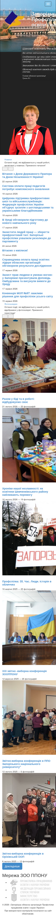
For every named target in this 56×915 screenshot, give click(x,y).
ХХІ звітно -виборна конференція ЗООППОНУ (24, 672)
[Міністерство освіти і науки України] (31, 897)
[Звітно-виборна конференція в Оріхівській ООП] (3, 849)
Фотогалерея (10, 303)
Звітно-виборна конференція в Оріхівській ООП (23, 855)
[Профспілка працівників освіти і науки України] (31, 882)
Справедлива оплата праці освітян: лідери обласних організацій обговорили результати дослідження (27, 263)
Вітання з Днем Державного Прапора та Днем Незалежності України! (27, 175)
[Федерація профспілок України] (31, 889)
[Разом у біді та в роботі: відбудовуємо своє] (3, 394)
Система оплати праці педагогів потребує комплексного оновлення (25, 187)
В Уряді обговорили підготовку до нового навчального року (25, 221)
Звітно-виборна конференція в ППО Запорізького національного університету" (26, 764)
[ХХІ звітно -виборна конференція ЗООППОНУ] (3, 666)
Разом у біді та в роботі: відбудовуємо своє (18, 400)
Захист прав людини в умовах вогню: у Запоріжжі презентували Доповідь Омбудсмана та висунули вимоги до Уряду (27, 279)
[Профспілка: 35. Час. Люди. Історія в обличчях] (3, 576)
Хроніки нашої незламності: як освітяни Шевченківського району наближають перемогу (25, 491)
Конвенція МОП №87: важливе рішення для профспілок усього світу (27, 294)
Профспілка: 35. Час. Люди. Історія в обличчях (26, 582)
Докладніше (12, 866)
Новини (8, 159)
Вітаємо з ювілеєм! (15, 250)
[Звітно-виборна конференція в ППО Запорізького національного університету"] (3, 756)
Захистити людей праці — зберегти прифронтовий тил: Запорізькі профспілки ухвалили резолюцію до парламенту (26, 236)
